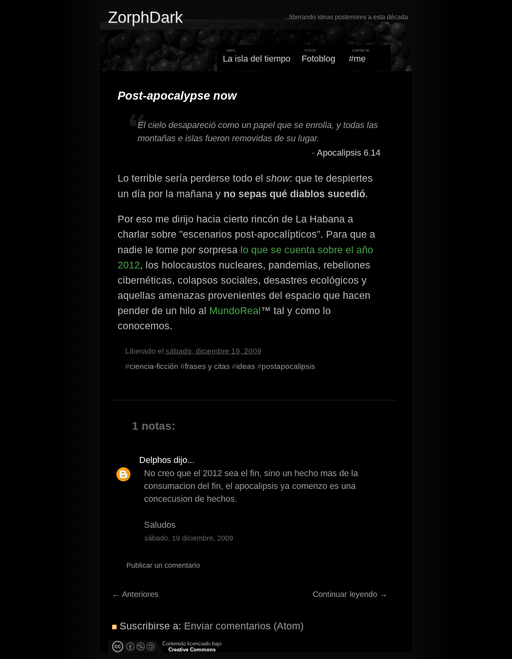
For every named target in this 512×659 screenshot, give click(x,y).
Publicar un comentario (163, 565)
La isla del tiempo (256, 59)
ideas (245, 366)
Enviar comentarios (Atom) (244, 625)
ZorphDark (145, 17)
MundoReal (235, 310)
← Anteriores (135, 594)
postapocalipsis (288, 366)
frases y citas (207, 366)
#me (357, 59)
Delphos (155, 460)
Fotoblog (318, 59)
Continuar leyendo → (350, 594)
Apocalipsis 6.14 (348, 153)
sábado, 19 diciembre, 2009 (188, 538)
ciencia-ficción (154, 366)
